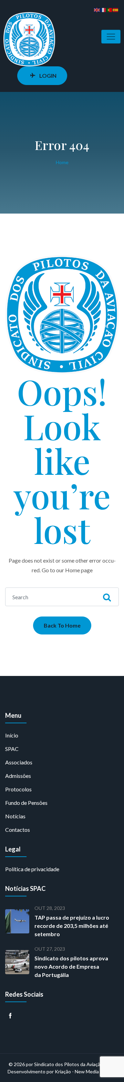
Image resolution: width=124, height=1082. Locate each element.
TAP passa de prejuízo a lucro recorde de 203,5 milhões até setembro (71, 925)
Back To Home (62, 625)
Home (62, 162)
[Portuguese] (109, 9)
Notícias (15, 816)
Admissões (18, 775)
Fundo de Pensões (26, 802)
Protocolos (18, 789)
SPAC (12, 748)
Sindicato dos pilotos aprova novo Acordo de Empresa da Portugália (71, 966)
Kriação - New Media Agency (85, 1071)
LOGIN (47, 75)
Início (11, 735)
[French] (103, 9)
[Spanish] (116, 9)
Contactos (17, 829)
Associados (18, 762)
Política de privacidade (32, 869)
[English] (97, 9)
